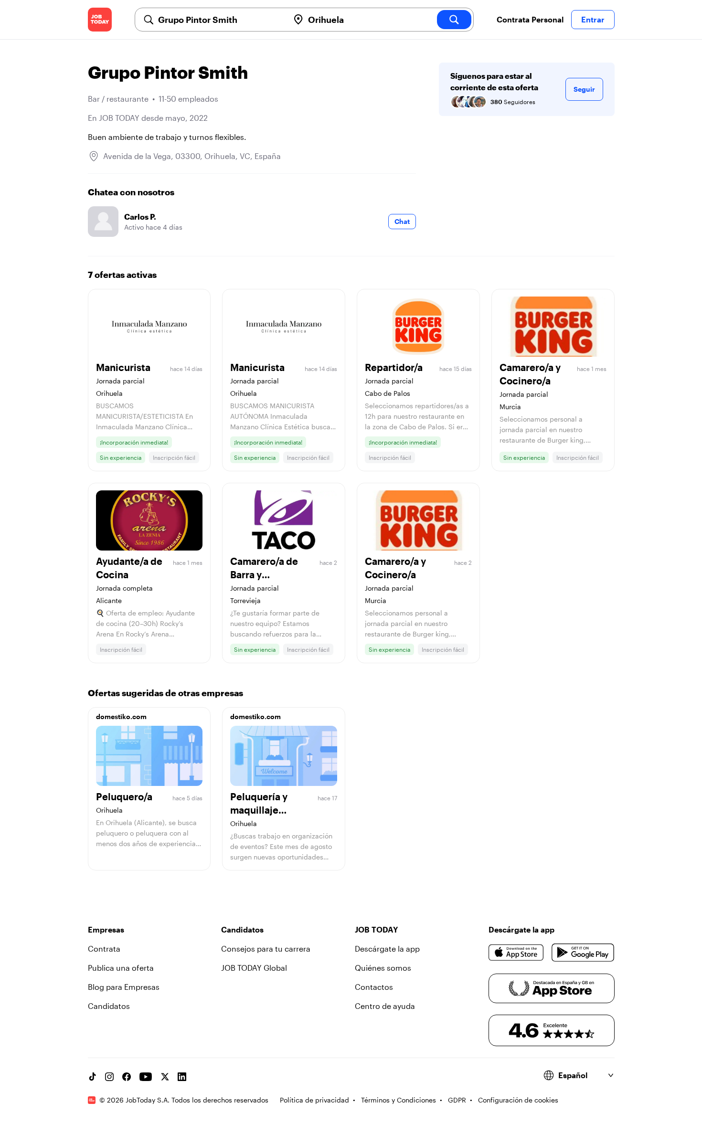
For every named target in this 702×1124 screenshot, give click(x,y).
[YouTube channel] (145, 1076)
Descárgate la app (387, 948)
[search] (454, 19)
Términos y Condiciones (398, 1100)
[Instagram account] (109, 1076)
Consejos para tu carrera (265, 948)
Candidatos (109, 1005)
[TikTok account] (92, 1076)
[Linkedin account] (182, 1076)
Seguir (584, 89)
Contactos (374, 986)
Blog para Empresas (124, 986)
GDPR (457, 1100)
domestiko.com (121, 716)
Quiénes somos (383, 967)
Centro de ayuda (385, 1005)
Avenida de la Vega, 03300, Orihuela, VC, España (192, 155)
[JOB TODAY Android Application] (583, 952)
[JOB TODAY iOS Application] (516, 952)
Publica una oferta (121, 967)
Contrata (104, 948)
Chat (402, 221)
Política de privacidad (314, 1100)
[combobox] (219, 19)
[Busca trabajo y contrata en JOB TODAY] (100, 20)
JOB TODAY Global (254, 967)
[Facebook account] (126, 1076)
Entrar (593, 19)
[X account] (164, 1076)
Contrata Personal (530, 19)
